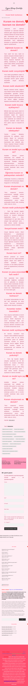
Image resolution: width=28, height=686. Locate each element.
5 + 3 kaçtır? (7, 522)
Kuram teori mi (5, 443)
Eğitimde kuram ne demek (7, 429)
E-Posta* (6, 503)
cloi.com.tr (12, 420)
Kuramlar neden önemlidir (7, 448)
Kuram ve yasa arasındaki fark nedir (9, 446)
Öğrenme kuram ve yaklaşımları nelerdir (10, 451)
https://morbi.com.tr (4, 537)
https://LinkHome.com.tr (16, 535)
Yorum (5, 482)
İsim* (5, 497)
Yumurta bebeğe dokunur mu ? (7, 575)
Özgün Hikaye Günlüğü (14, 8)
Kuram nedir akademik (18, 436)
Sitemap (11, 537)
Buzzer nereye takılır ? (6, 568)
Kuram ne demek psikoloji (7, 436)
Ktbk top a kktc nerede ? (6, 578)
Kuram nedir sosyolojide (7, 441)
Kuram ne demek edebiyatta (19, 431)
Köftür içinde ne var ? (6, 559)
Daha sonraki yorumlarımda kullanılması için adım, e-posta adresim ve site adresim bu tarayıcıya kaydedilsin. (14, 518)
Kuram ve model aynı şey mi (15, 443)
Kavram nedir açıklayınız (18, 429)
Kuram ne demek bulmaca (7, 431)
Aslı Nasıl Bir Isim (5, 635)
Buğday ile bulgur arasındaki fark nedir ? (9, 572)
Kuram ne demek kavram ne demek (9, 434)
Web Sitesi (6, 509)
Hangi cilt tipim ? (5, 552)
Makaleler (10, 426)
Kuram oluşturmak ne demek (19, 441)
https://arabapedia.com (5, 535)
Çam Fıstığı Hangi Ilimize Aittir (7, 631)
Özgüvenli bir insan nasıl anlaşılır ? (8, 549)
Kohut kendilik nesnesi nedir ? (7, 565)
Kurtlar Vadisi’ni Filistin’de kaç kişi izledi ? (9, 562)
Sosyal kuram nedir (6, 453)
